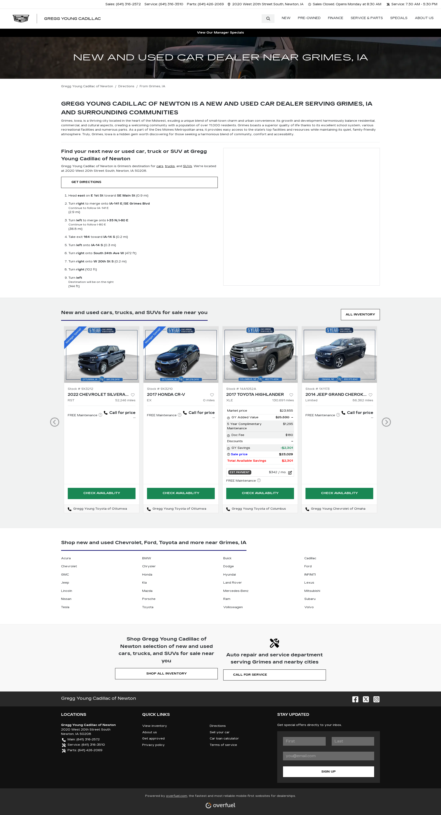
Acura (66, 558)
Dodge (228, 566)
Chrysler (149, 566)
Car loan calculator (224, 738)
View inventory (154, 726)
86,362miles (363, 400)
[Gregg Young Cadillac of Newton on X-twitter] (364, 698)
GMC (65, 574)
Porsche (148, 599)
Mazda (147, 591)
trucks (170, 166)
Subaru (310, 599)
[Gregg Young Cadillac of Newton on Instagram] (374, 698)
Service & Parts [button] (367, 18)
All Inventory (360, 314)
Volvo (309, 607)
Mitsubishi (312, 591)
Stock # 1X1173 (317, 389)
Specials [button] (398, 18)
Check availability (101, 493)
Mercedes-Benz (236, 591)
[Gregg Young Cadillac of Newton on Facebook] (353, 698)
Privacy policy (153, 745)
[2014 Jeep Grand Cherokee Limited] (339, 354)
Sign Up (328, 771)
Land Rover (232, 583)
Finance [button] (335, 18)
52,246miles (125, 400)
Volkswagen (233, 607)
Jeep (65, 583)
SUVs (187, 166)
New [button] (286, 18)
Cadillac (310, 558)
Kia (144, 583)
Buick (227, 558)
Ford (308, 566)
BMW (146, 558)
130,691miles (283, 400)
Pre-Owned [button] (309, 18)
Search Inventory (268, 18)
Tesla (65, 607)
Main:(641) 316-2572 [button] (84, 739)
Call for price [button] (122, 412)
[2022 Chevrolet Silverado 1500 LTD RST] (101, 354)
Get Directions (86, 182)
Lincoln (66, 591)
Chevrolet (69, 566)
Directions (218, 726)
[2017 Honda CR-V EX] (180, 354)
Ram (226, 599)
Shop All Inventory (166, 673)
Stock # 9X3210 (160, 389)
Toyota (147, 607)
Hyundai (229, 574)
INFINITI (310, 574)
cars (159, 166)
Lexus (309, 583)
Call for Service (250, 675)
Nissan (66, 599)
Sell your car (220, 732)
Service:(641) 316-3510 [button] (86, 745)
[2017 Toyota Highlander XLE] (260, 354)
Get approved (153, 738)
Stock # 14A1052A (241, 389)
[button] (266, 4)
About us (149, 732)
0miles (209, 400)
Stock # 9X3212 (80, 389)
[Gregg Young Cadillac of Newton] (56, 19)
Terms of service (223, 745)
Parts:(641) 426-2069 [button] (85, 750)
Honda (147, 574)
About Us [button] (424, 18)
